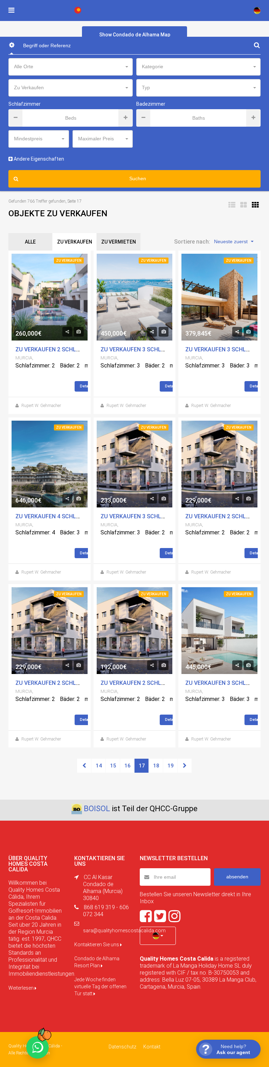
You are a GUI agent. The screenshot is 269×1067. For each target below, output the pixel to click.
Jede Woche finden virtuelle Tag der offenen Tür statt (100, 986)
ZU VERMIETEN (118, 242)
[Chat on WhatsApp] (37, 1047)
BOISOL (97, 808)
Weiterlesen (21, 988)
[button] (158, 936)
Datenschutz (122, 1047)
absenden (237, 876)
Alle (30, 242)
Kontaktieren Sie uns (97, 944)
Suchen (137, 178)
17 (142, 766)
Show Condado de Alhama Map (134, 34)
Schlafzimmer (24, 104)
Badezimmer (150, 104)
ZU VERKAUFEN (74, 242)
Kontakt (151, 1047)
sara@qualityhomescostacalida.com (124, 930)
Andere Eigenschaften (38, 159)
